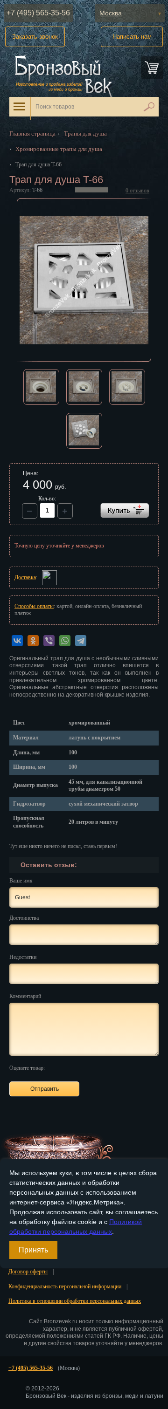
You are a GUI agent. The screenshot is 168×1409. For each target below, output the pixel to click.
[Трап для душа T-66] (84, 280)
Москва (110, 13)
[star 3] (77, 1067)
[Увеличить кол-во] (29, 511)
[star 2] (66, 1067)
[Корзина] (152, 67)
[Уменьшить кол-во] (65, 511)
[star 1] (56, 1067)
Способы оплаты (34, 606)
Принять (33, 1250)
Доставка (25, 577)
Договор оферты (28, 1271)
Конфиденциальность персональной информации (64, 1286)
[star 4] (88, 1067)
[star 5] (99, 1067)
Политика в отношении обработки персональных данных (74, 1301)
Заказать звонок (35, 36)
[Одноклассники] (33, 640)
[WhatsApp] (64, 640)
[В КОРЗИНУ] (124, 510)
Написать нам (132, 36)
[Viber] (49, 640)
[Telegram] (80, 640)
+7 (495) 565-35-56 (38, 13)
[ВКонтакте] (17, 640)
